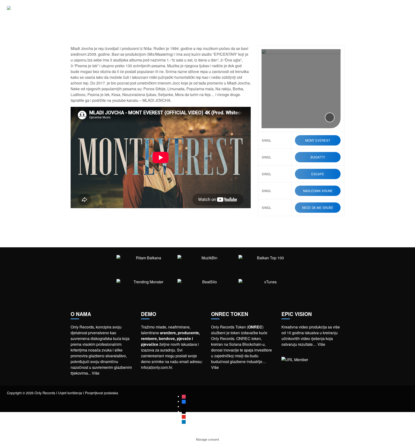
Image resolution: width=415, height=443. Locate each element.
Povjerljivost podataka (101, 392)
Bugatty (318, 157)
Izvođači (281, 11)
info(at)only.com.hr (156, 367)
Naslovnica (256, 11)
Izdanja (302, 11)
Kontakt (400, 11)
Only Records (328, 11)
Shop (352, 11)
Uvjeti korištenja (70, 392)
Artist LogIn (374, 11)
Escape (317, 174)
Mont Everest (317, 140)
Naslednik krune (318, 190)
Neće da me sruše (317, 207)
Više (95, 373)
